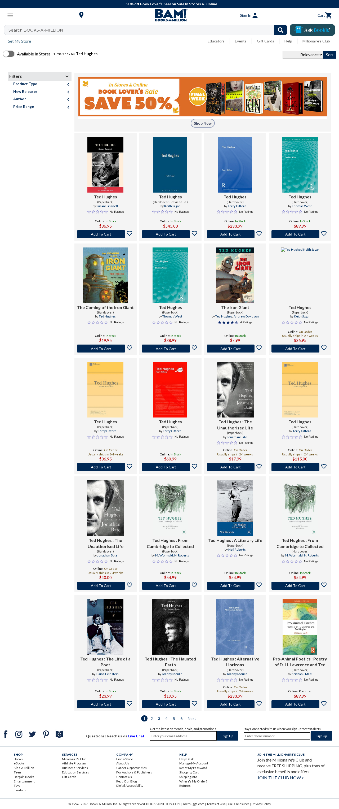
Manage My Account (193, 763)
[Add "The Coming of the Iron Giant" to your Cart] (105, 349)
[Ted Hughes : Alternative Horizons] (235, 627)
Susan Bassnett (107, 206)
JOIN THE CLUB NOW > (280, 777)
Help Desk (186, 759)
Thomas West (302, 206)
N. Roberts (181, 555)
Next (192, 718)
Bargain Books (24, 777)
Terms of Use (216, 804)
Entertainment (24, 781)
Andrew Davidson (246, 316)
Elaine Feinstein (107, 674)
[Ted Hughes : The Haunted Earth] (170, 627)
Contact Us (124, 777)
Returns (185, 786)
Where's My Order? (193, 781)
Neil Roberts (237, 549)
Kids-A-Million (24, 768)
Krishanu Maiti (302, 674)
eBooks (19, 763)
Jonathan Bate (237, 437)
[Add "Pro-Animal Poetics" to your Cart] (299, 704)
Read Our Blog (126, 781)
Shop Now (203, 123)
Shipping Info (188, 777)
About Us (122, 763)
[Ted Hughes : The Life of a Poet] (105, 627)
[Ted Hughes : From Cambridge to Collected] (170, 508)
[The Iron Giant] (235, 275)
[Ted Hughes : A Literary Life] (235, 508)
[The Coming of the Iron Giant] (105, 275)
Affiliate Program (74, 763)
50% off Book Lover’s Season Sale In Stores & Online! (172, 4)
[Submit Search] (280, 30)
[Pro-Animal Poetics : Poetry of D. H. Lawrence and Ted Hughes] (300, 627)
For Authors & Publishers (134, 772)
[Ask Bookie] (312, 30)
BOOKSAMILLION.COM (163, 804)
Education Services (75, 772)
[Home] (169, 15)
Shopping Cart (189, 772)
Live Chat (136, 736)
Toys (17, 786)
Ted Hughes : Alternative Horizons (235, 661)
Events (241, 41)
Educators (216, 41)
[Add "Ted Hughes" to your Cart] (105, 234)
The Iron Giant (235, 307)
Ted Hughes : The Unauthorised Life (235, 424)
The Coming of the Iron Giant (105, 307)
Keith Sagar (172, 206)
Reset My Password (193, 768)
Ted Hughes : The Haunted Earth (170, 661)
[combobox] (149, 30)
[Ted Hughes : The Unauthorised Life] (235, 389)
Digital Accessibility (129, 786)
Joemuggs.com (193, 804)
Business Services (75, 768)
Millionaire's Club (316, 41)
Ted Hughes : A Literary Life (235, 540)
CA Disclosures (238, 804)
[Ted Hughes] (105, 165)
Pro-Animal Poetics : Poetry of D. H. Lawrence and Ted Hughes (300, 662)
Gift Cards (265, 41)
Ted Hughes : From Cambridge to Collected (170, 543)
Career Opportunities (131, 768)
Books (18, 759)
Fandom (20, 790)
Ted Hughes (105, 196)
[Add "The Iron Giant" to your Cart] (235, 349)
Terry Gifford (237, 206)
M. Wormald (164, 555)
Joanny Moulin (172, 674)
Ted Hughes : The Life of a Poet (105, 661)
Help (288, 41)
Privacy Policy (261, 804)
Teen (17, 772)
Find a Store (124, 759)
